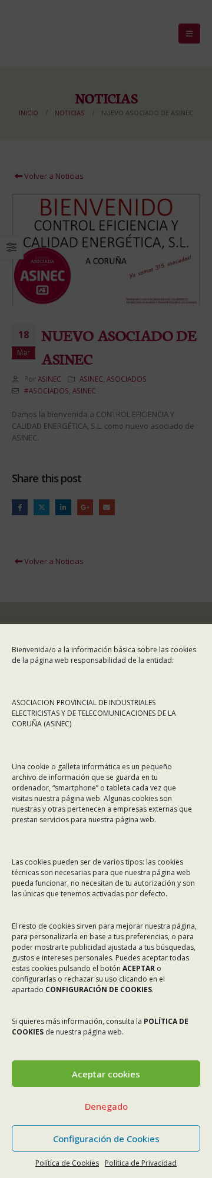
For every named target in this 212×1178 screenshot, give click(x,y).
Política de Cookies (67, 1163)
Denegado (106, 1106)
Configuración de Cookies (106, 1138)
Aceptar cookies (106, 1074)
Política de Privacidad (141, 1163)
